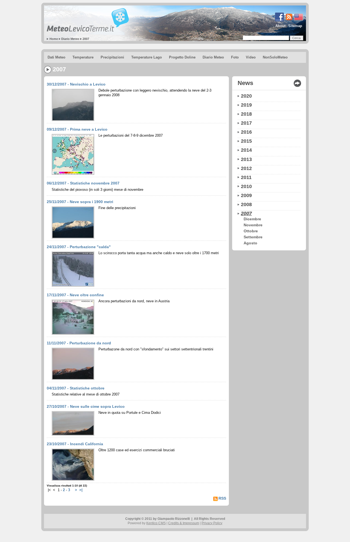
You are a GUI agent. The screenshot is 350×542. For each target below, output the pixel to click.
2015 (246, 141)
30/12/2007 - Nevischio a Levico (76, 84)
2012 (246, 168)
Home (53, 38)
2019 (246, 105)
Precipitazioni (112, 57)
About (280, 26)
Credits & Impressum (183, 523)
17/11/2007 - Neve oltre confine (75, 295)
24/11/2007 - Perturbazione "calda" (79, 247)
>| (81, 490)
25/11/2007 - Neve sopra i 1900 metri (80, 202)
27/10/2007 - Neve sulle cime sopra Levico (86, 406)
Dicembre (252, 219)
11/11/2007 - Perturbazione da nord (79, 343)
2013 (246, 159)
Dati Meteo (56, 57)
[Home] (88, 20)
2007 (86, 38)
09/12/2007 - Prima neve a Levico (77, 129)
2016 (246, 132)
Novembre (253, 225)
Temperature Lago (146, 57)
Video (251, 57)
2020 (246, 96)
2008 (246, 204)
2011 (246, 177)
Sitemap (295, 26)
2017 (246, 123)
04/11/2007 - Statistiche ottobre (75, 388)
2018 (246, 114)
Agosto (250, 243)
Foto (235, 57)
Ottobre (251, 231)
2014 (246, 150)
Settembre (253, 237)
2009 (246, 195)
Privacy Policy (212, 523)
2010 (246, 186)
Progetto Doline (182, 57)
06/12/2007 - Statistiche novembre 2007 (83, 183)
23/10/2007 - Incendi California (75, 444)
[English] (279, 20)
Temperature (83, 57)
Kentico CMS (156, 523)
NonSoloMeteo (275, 57)
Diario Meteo (70, 38)
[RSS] (289, 20)
